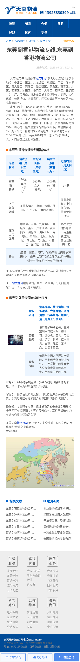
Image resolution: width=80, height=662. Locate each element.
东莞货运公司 (21, 643)
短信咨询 (15, 657)
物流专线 (40, 78)
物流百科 (68, 41)
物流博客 (47, 643)
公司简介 (12, 603)
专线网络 (20, 41)
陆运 (12, 23)
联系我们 (53, 603)
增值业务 (53, 561)
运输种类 (32, 603)
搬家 (60, 23)
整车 (28, 23)
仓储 (44, 23)
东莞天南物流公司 (13, 639)
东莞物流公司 (36, 643)
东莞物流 (8, 643)
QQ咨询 (42, 657)
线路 (12, 32)
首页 (8, 41)
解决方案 (32, 561)
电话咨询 (68, 657)
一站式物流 (16, 283)
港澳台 (33, 41)
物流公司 (22, 422)
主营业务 (12, 561)
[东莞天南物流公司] (21, 9)
